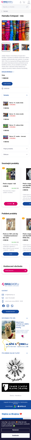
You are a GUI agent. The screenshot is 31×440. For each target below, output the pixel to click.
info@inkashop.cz (10, 294)
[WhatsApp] (11, 305)
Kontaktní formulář (10, 311)
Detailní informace (7, 71)
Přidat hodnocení (9, 270)
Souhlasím (15, 435)
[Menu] (29, 2)
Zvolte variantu (7, 83)
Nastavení (15, 430)
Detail (10, 254)
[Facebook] (3, 305)
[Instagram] (7, 305)
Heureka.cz (18, 395)
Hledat (27, 6)
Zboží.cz (12, 395)
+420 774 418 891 (10, 298)
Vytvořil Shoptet (9, 406)
